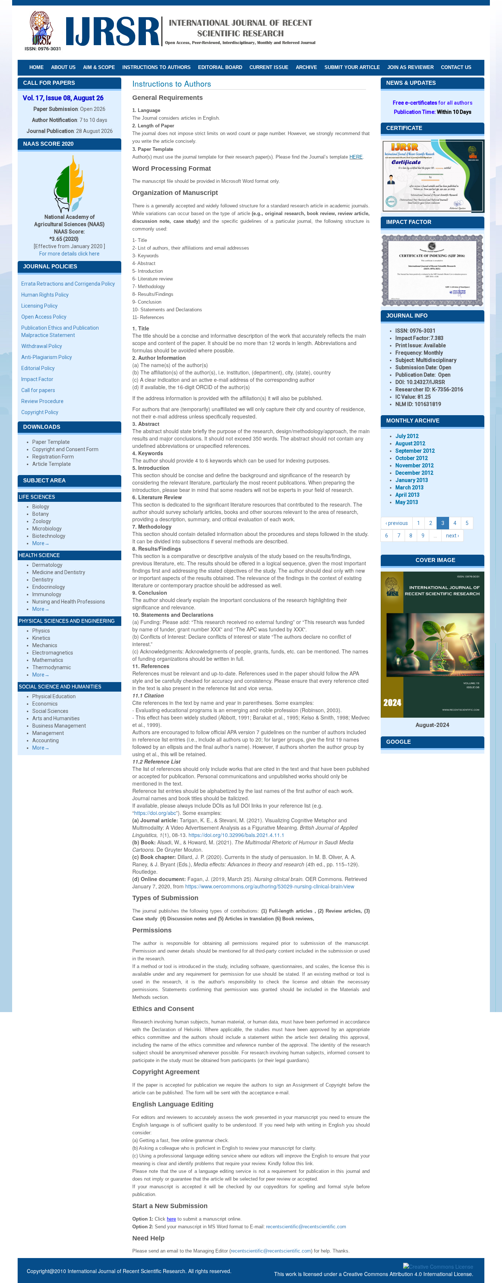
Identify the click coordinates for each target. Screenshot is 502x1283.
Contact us (456, 67)
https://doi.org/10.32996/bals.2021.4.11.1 (236, 834)
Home (36, 67)
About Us (63, 67)
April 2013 (407, 495)
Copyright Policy (39, 412)
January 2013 (411, 480)
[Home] (170, 32)
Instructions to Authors (156, 67)
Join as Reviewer (410, 67)
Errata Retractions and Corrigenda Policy (68, 284)
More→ (41, 543)
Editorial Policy (38, 368)
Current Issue (269, 67)
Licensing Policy (39, 306)
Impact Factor (37, 379)
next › (452, 536)
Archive (306, 67)
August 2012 (410, 443)
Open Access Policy (44, 317)
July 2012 (407, 436)
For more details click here (69, 254)
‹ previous (397, 523)
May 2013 (406, 502)
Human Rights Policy (45, 295)
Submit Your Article (352, 67)
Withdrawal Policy (41, 346)
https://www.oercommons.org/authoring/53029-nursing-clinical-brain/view (269, 886)
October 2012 (411, 458)
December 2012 (414, 473)
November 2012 (414, 465)
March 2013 (409, 487)
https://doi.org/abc (155, 812)
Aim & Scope (99, 67)
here (171, 1219)
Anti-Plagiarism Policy (46, 357)
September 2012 (415, 451)
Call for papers (38, 390)
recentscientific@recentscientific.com (306, 1226)
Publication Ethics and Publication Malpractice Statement (60, 331)
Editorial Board (220, 67)
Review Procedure (42, 401)
